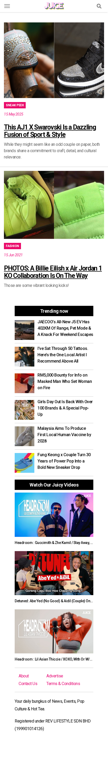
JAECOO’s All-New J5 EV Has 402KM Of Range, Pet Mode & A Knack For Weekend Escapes (65, 328)
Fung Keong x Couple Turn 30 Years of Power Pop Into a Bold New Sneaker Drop (64, 461)
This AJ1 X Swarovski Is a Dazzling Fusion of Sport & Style (50, 130)
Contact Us (28, 683)
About (24, 675)
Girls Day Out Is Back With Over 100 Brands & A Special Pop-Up (65, 408)
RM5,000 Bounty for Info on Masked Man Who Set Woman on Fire (64, 381)
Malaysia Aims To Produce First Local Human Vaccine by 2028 (64, 435)
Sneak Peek (15, 105)
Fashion (12, 246)
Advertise (54, 675)
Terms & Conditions (63, 683)
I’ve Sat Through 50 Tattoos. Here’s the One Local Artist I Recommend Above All (62, 355)
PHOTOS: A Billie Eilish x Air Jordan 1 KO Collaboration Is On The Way (53, 272)
